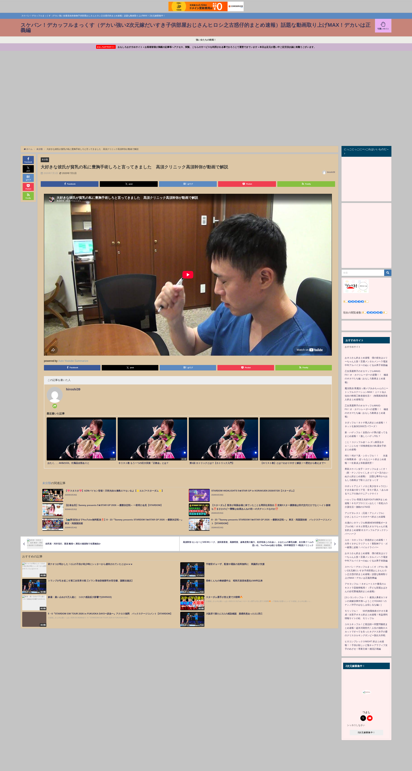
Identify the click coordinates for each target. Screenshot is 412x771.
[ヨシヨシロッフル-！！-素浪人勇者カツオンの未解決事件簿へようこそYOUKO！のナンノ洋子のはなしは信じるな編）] (366, 601)
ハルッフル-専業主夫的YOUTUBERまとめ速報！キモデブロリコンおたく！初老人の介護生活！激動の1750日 (366, 503)
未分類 (45, 160)
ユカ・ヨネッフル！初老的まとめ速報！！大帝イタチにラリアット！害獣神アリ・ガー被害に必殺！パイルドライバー (366, 543)
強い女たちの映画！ (206, 40)
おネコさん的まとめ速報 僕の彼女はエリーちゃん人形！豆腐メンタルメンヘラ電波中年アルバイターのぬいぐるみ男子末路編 (366, 361)
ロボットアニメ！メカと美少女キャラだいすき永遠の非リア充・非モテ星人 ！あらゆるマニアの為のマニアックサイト (366, 490)
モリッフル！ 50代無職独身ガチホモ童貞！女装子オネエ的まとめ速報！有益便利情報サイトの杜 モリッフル (366, 614)
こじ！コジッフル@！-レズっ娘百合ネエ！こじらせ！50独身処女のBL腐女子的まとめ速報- (365, 446)
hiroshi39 (331, 172)
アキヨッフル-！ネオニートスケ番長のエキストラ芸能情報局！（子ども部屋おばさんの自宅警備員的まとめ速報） (366, 587)
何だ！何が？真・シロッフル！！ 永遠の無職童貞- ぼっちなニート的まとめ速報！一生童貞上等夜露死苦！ (366, 459)
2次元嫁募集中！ (366, 732)
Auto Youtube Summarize (73, 360)
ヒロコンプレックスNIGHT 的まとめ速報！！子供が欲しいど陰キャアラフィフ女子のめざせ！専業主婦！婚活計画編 (366, 645)
